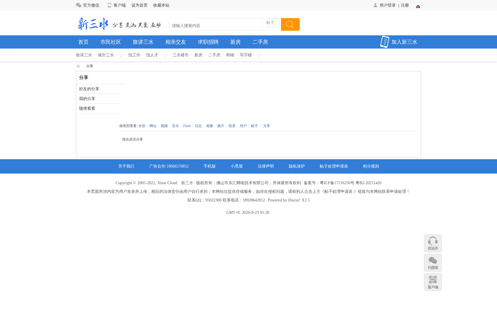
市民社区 (110, 42)
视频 (164, 126)
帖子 (270, 22)
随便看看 (87, 108)
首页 (83, 42)
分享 (89, 66)
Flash (187, 126)
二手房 (260, 42)
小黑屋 (237, 166)
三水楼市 (181, 55)
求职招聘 (208, 42)
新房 (235, 42)
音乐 (175, 126)
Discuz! (294, 200)
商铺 (230, 55)
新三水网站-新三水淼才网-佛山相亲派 (78, 66)
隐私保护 (297, 166)
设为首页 (139, 5)
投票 (232, 126)
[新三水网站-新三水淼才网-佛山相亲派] (119, 23)
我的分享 (87, 99)
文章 (266, 126)
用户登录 (388, 5)
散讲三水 (143, 42)
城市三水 (106, 55)
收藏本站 (161, 5)
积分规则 (371, 166)
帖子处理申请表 (334, 166)
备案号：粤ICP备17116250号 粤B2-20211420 (342, 183)
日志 (198, 126)
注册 (405, 5)
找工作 (134, 55)
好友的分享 (89, 89)
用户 (243, 126)
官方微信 (91, 5)
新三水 (187, 183)
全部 (141, 126)
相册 (209, 126)
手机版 (210, 166)
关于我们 (126, 166)
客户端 (120, 5)
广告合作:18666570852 (169, 166)
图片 (220, 126)
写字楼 (246, 55)
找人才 (152, 55)
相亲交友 (175, 42)
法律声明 (266, 166)
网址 (153, 126)
